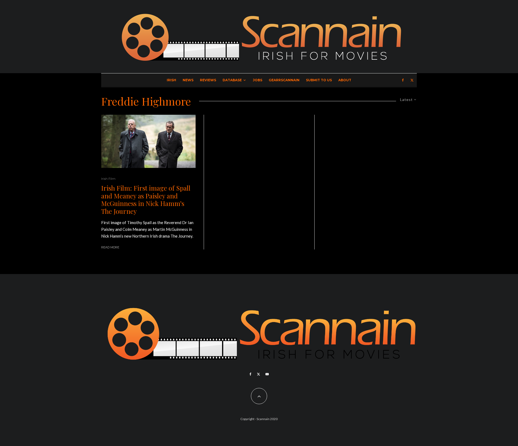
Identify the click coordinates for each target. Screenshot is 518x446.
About (344, 80)
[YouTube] (267, 374)
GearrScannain (284, 80)
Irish (171, 80)
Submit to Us (319, 80)
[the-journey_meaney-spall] (148, 141)
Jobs (257, 80)
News (188, 80)
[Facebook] (403, 80)
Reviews (208, 80)
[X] (412, 80)
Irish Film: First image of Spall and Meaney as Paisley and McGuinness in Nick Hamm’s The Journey (145, 199)
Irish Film (108, 179)
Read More (110, 247)
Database (232, 80)
